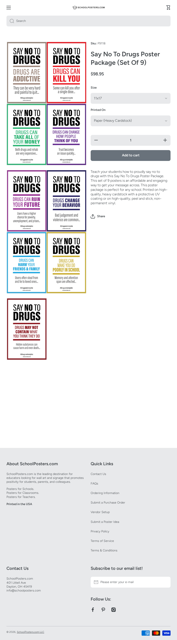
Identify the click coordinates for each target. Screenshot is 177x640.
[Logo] (88, 7)
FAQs (94, 483)
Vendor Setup (100, 512)
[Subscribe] (165, 582)
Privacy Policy (100, 531)
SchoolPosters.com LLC (30, 632)
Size (94, 87)
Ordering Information (105, 493)
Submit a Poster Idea (105, 522)
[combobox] (88, 21)
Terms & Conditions (104, 550)
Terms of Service (102, 541)
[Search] (10, 21)
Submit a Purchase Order (108, 502)
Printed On (98, 110)
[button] (98, 216)
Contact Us (98, 474)
